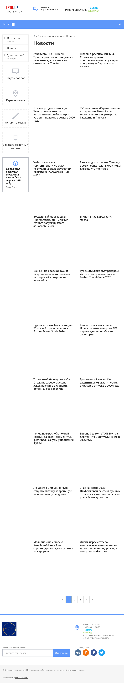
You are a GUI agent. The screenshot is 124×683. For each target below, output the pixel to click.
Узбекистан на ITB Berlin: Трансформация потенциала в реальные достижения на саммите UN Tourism (53, 58)
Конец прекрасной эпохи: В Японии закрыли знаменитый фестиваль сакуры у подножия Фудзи (53, 438)
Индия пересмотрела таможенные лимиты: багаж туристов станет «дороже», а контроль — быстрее (98, 547)
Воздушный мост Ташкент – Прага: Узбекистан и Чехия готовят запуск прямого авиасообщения (51, 221)
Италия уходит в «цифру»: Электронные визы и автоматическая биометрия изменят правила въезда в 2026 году (54, 114)
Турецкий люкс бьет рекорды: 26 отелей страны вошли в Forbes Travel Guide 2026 (99, 274)
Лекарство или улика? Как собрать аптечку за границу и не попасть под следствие (52, 491)
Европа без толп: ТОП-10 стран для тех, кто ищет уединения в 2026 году (100, 436)
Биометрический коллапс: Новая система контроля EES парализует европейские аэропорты (98, 330)
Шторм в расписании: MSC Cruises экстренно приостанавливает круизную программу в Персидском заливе (99, 60)
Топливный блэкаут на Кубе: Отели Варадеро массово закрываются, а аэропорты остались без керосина (52, 384)
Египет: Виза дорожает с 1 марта (97, 218)
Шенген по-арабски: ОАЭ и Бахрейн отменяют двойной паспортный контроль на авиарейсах (51, 275)
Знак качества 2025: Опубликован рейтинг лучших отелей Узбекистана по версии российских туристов (100, 492)
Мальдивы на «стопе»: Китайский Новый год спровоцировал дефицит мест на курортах (53, 547)
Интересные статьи (14, 40)
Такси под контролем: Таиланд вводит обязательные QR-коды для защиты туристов (100, 165)
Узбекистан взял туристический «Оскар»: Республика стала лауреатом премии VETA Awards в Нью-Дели (52, 168)
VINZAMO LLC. (21, 677)
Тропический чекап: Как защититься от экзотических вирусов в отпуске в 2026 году (99, 382)
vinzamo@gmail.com (99, 638)
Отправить (61, 653)
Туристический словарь (15, 57)
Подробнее (11, 187)
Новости (11, 48)
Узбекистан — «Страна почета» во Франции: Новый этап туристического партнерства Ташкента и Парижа (100, 113)
